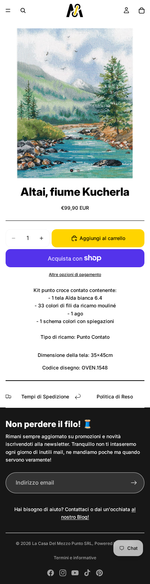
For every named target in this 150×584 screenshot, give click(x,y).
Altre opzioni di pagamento (75, 274)
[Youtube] (75, 573)
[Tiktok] (87, 573)
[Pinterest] (99, 573)
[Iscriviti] (134, 483)
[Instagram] (63, 573)
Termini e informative (75, 557)
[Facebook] (50, 573)
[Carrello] (141, 10)
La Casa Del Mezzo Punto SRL (62, 543)
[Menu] (8, 10)
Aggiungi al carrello (102, 238)
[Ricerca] (23, 10)
